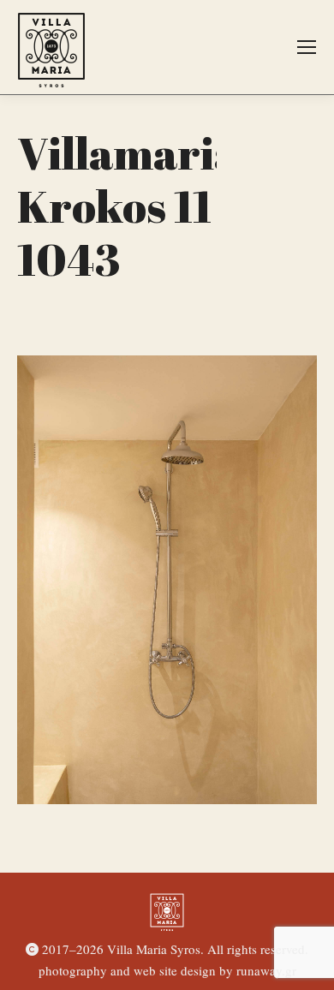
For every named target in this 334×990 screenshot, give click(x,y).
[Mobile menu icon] (306, 47)
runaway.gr (266, 970)
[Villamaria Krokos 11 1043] (167, 579)
